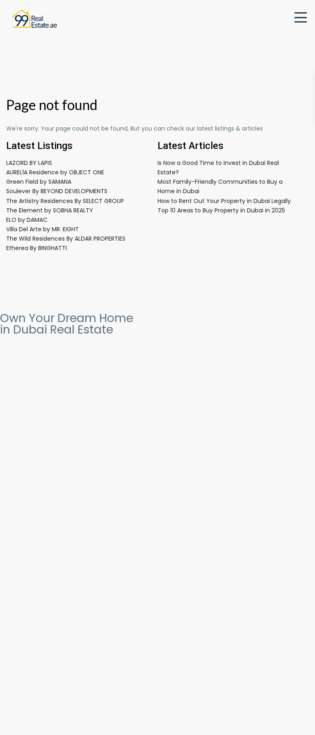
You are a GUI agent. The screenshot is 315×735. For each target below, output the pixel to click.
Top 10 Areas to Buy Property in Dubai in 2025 (221, 210)
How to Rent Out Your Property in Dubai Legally (224, 201)
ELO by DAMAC (27, 220)
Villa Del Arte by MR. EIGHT (42, 229)
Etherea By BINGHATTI (36, 248)
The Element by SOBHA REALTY (49, 210)
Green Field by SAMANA (38, 182)
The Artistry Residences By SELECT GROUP (65, 201)
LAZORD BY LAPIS (29, 163)
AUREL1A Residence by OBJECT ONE (55, 172)
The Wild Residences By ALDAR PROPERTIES (66, 238)
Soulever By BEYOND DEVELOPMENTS (56, 191)
